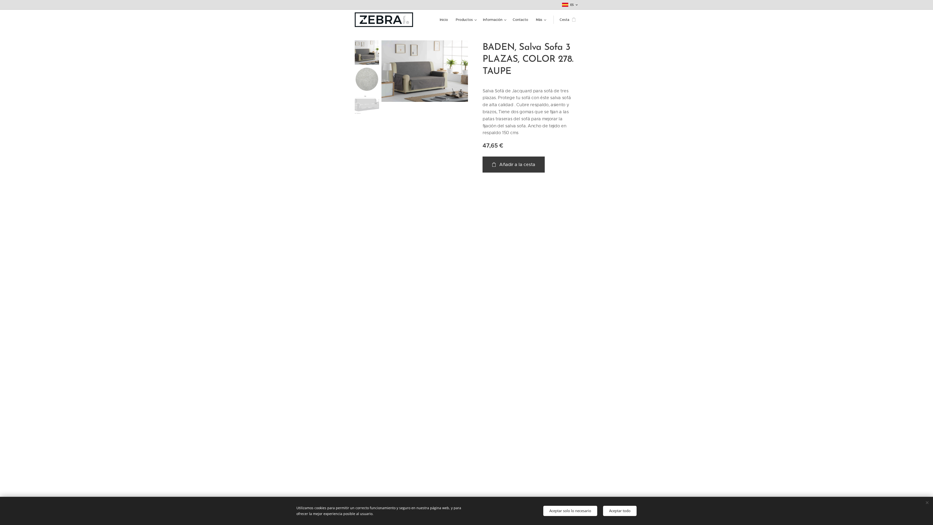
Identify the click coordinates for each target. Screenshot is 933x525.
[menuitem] (445, 20)
